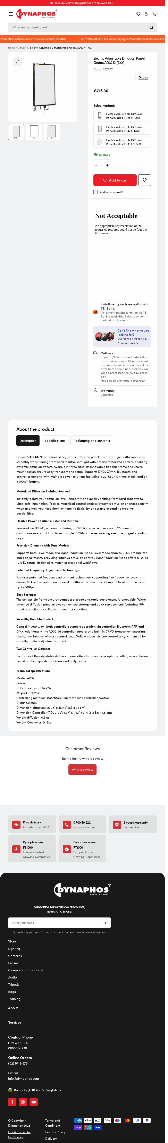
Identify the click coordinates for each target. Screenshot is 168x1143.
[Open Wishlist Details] (138, 14)
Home (11, 47)
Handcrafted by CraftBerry (19, 1134)
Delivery (51, 1138)
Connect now (126, 343)
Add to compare (110, 192)
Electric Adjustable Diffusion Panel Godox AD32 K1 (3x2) (124, 129)
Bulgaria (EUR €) (27, 1090)
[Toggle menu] (10, 13)
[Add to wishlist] (144, 180)
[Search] (151, 27)
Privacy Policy (55, 1132)
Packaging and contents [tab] (92, 440)
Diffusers (23, 47)
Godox (143, 77)
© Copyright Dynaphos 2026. (19, 1122)
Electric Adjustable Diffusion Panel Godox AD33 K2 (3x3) (124, 142)
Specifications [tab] (55, 440)
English (51, 1090)
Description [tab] (27, 440)
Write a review (82, 769)
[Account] (146, 14)
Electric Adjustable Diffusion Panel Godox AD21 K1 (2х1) (124, 116)
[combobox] (82, 27)
